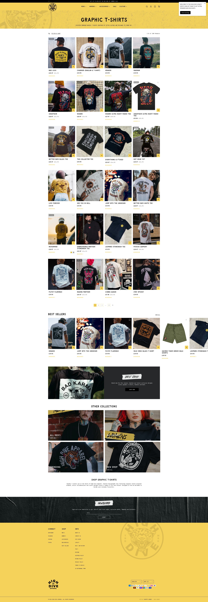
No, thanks (115, 320)
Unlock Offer (114, 312)
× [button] (204, 3)
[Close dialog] (133, 280)
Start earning (185, 12)
